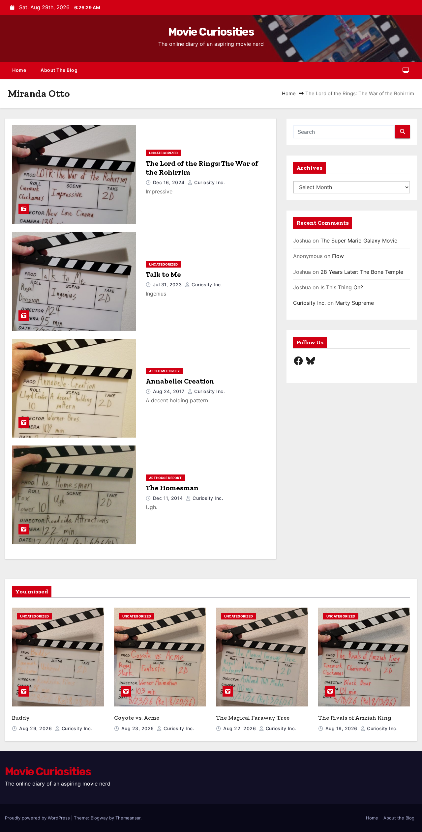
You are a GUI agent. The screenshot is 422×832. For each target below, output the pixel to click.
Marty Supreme (354, 303)
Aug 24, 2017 (169, 391)
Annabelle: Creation (180, 381)
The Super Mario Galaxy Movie (358, 240)
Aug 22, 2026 (240, 728)
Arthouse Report (165, 478)
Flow (338, 256)
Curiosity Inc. (209, 182)
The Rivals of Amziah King (354, 717)
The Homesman (172, 487)
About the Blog (59, 70)
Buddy (21, 717)
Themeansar (127, 817)
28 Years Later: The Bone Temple (361, 272)
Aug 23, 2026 (138, 728)
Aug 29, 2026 (36, 728)
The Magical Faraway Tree (252, 717)
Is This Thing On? (341, 287)
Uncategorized (163, 153)
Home (19, 70)
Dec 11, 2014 (169, 498)
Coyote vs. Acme (136, 717)
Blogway (99, 817)
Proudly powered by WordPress (38, 817)
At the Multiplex (164, 371)
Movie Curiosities (211, 32)
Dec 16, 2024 (169, 182)
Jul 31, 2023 (168, 284)
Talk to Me (163, 274)
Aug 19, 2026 (342, 728)
